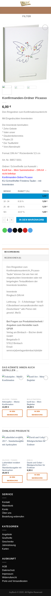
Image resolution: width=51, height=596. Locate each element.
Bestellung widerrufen (13, 516)
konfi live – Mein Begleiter (34, 403)
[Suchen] (43, 3)
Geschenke (8, 541)
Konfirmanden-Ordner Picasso (17, 177)
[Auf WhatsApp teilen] (4, 230)
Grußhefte (7, 538)
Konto (5, 509)
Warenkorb (7, 505)
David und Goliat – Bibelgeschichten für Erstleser (36, 465)
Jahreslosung (9, 545)
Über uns (6, 513)
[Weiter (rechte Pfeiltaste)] (44, 298)
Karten (5, 549)
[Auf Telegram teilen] (30, 230)
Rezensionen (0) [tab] (12, 258)
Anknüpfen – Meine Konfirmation (11, 403)
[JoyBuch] (25, 3)
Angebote (7, 534)
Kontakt (6, 502)
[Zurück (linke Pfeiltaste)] (5, 298)
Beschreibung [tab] (12, 252)
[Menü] (4, 3)
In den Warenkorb (31, 220)
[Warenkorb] (47, 3)
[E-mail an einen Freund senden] (20, 230)
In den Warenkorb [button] (12, 413)
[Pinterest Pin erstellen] (25, 230)
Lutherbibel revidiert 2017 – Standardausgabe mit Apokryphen (11, 466)
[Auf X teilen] (15, 230)
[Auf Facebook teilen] (10, 230)
